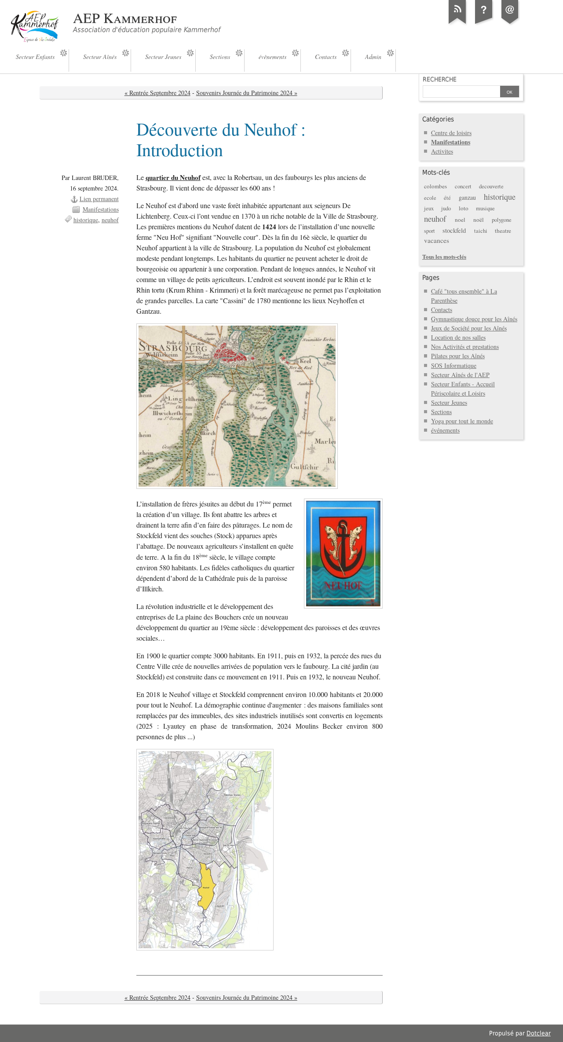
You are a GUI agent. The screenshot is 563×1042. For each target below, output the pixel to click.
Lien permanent (99, 198)
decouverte (491, 186)
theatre (503, 231)
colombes (435, 186)
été (447, 198)
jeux (429, 208)
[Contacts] (510, 23)
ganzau (467, 197)
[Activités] (484, 23)
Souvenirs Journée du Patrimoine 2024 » (246, 92)
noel (460, 220)
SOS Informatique (453, 365)
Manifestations (101, 209)
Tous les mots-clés (444, 256)
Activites (442, 151)
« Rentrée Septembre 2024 (157, 92)
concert (463, 186)
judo (446, 208)
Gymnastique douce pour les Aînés (474, 319)
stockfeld (454, 230)
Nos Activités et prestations (465, 346)
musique (485, 208)
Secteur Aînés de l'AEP (460, 375)
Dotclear (538, 1033)
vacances (436, 240)
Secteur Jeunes (449, 402)
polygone (502, 220)
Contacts (441, 309)
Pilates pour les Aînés (458, 356)
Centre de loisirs (451, 132)
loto (463, 208)
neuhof (110, 220)
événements (445, 430)
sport (429, 231)
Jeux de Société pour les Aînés (469, 328)
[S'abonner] (457, 23)
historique (85, 220)
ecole (430, 198)
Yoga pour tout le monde (462, 421)
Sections (441, 411)
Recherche (440, 79)
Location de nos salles (458, 337)
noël (478, 220)
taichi (480, 231)
